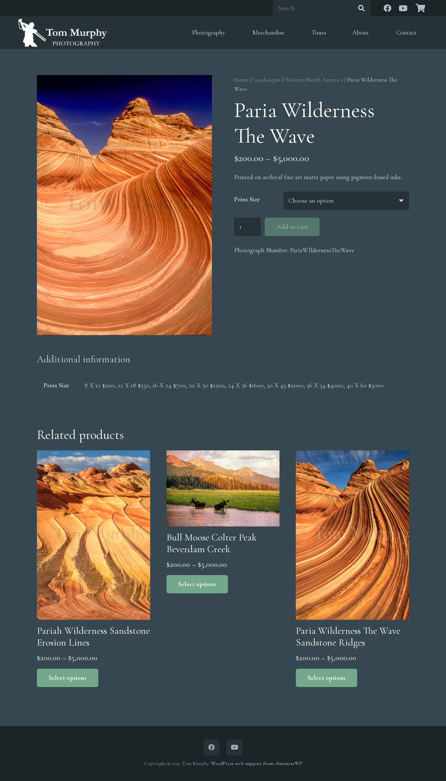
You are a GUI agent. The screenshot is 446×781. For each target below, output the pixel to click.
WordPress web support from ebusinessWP (256, 763)
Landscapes (266, 79)
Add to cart (292, 227)
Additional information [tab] (83, 359)
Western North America (314, 79)
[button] (230, 33)
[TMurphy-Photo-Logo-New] (62, 32)
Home (241, 79)
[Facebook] (387, 8)
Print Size (247, 199)
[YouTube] (403, 8)
